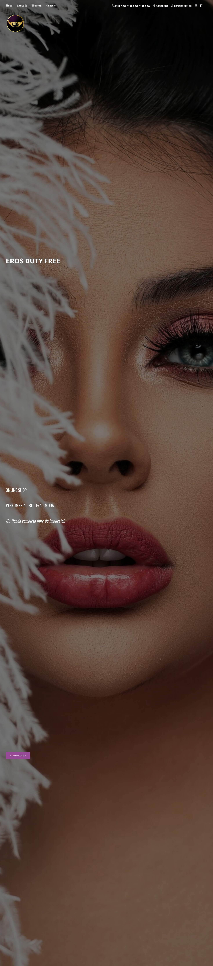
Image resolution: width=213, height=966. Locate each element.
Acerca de (22, 5)
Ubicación (36, 5)
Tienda (9, 5)
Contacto (50, 5)
